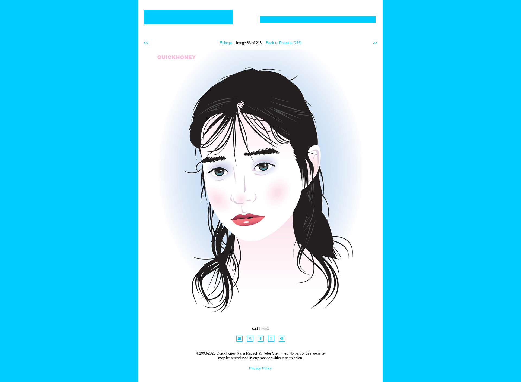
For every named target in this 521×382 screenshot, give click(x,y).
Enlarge (226, 43)
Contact (361, 19)
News (334, 19)
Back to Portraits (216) (283, 43)
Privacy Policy (260, 368)
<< (146, 43)
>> (375, 43)
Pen (314, 19)
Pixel (271, 19)
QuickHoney (188, 17)
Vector (294, 19)
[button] (239, 338)
